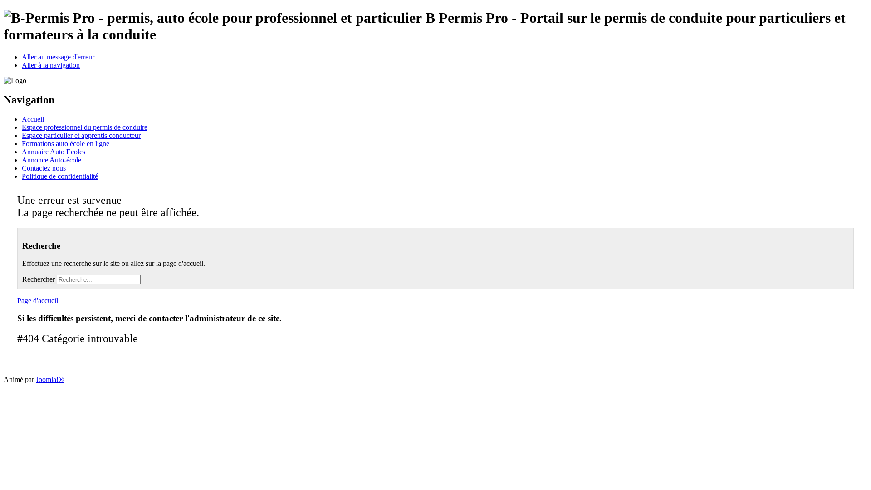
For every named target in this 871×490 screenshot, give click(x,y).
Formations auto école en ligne (65, 143)
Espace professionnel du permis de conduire (84, 127)
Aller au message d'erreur (58, 57)
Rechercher (38, 279)
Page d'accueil (37, 300)
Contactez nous (44, 168)
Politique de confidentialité (60, 176)
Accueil (33, 119)
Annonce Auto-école (51, 160)
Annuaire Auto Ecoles (53, 152)
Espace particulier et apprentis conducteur (81, 135)
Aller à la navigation (51, 65)
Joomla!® (50, 379)
